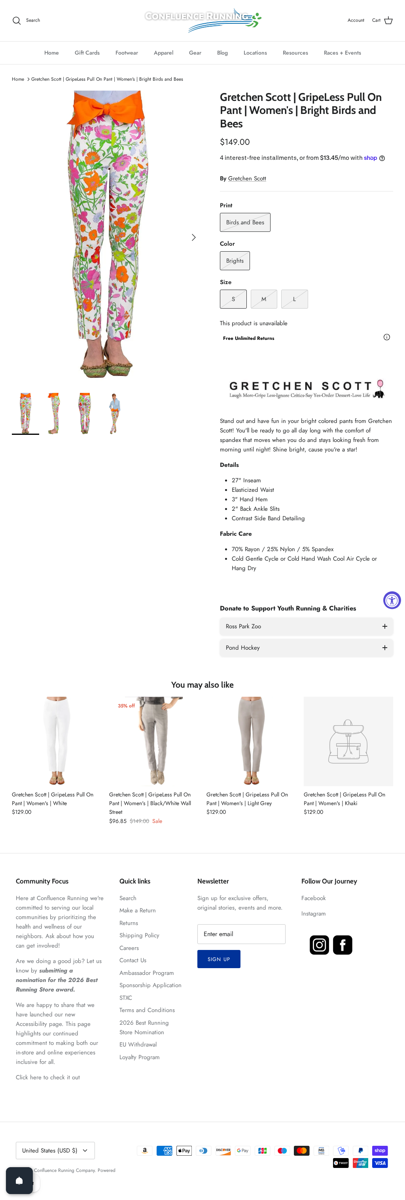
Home (51, 53)
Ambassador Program (146, 973)
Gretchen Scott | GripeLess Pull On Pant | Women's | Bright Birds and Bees (107, 79)
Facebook (313, 898)
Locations (255, 53)
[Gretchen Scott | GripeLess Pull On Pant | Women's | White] (56, 741)
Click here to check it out (48, 1077)
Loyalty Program (139, 1057)
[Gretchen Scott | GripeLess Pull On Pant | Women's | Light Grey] (251, 741)
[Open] (19, 1180)
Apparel (163, 53)
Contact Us (132, 960)
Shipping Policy (139, 935)
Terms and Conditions (147, 1010)
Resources (295, 53)
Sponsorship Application (150, 985)
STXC (125, 997)
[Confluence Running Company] (202, 20)
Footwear (126, 53)
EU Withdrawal (138, 1044)
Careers (129, 948)
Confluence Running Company (64, 1170)
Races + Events (342, 53)
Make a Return (137, 910)
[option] (107, 237)
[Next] (193, 237)
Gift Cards (87, 53)
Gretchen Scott (247, 178)
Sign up (219, 959)
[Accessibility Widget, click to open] (392, 600)
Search (127, 898)
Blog (222, 53)
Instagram (313, 913)
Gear (195, 53)
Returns (128, 923)
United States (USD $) (50, 1150)
